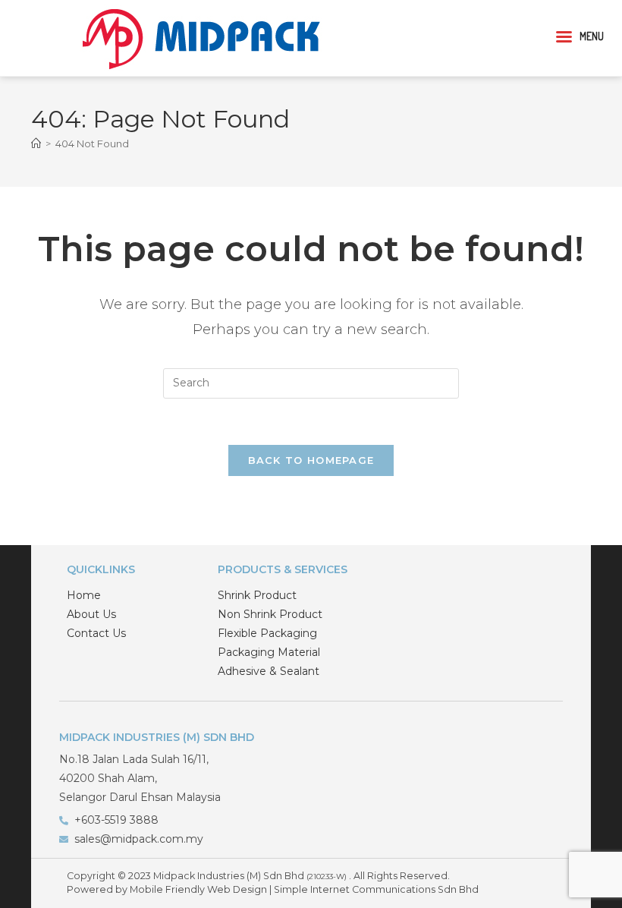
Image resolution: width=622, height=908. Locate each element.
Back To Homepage (311, 460)
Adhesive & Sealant (268, 671)
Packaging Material (269, 652)
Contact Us (96, 633)
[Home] (36, 143)
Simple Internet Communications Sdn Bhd (376, 889)
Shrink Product (257, 595)
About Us (91, 614)
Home (84, 595)
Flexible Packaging (267, 633)
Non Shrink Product (270, 614)
